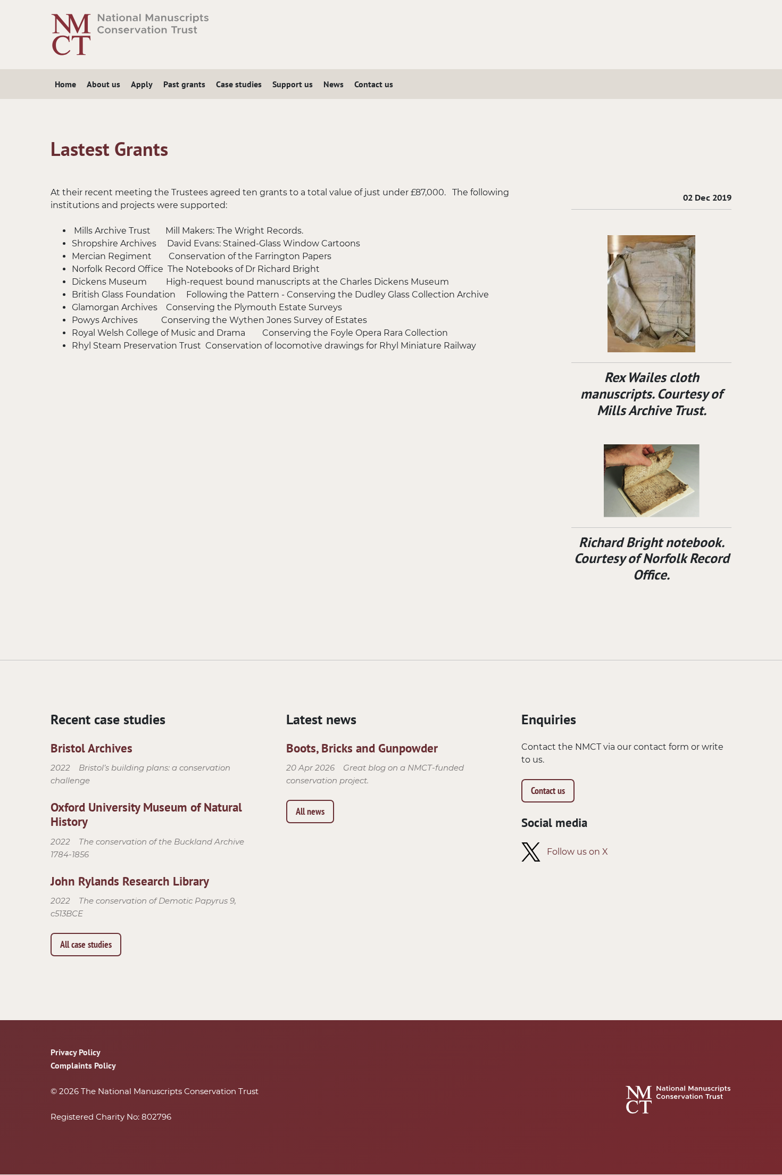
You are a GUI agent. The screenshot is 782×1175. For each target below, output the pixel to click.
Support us (292, 84)
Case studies (239, 84)
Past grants (184, 84)
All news (310, 811)
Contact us (373, 84)
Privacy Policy (76, 1052)
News (333, 84)
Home (65, 84)
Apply (142, 84)
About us (103, 84)
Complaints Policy (83, 1065)
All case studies (86, 944)
